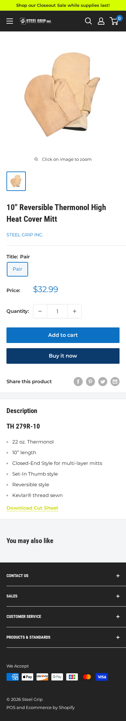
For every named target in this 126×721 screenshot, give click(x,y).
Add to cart (63, 335)
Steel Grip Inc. (24, 235)
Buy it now (63, 356)
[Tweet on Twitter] (102, 381)
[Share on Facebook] (78, 381)
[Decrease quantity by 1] (40, 311)
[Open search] (88, 21)
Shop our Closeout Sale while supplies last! (63, 5)
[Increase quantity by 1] (74, 311)
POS (11, 707)
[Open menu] (9, 21)
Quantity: (17, 311)
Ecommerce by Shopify (50, 707)
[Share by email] (115, 381)
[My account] (101, 21)
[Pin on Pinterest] (90, 381)
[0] (114, 21)
